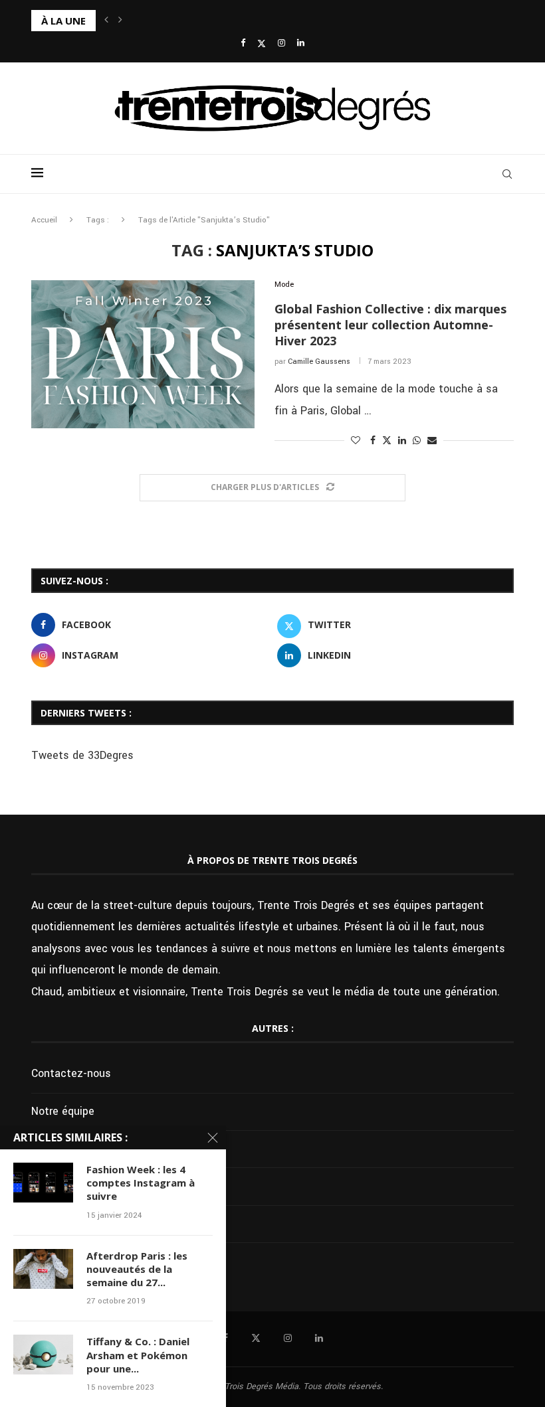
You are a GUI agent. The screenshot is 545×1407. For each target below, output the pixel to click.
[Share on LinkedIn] (402, 441)
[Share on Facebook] (373, 441)
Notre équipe (62, 1111)
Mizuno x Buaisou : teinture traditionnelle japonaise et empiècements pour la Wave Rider (237, 20)
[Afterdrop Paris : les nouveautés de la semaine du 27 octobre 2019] (43, 1269)
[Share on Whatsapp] (417, 441)
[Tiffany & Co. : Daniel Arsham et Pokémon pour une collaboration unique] (43, 1354)
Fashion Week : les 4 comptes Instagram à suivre (140, 1183)
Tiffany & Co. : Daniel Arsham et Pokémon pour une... (137, 1355)
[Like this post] (355, 441)
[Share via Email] (432, 441)
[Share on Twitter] (386, 440)
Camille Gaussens (319, 362)
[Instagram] (281, 43)
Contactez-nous (71, 1073)
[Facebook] (243, 43)
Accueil (44, 220)
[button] (106, 20)
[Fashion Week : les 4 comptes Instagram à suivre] (43, 1182)
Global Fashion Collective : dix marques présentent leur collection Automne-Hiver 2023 (390, 325)
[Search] (507, 174)
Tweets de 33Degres (82, 755)
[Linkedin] (300, 43)
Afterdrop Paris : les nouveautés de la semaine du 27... (136, 1269)
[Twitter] (261, 44)
